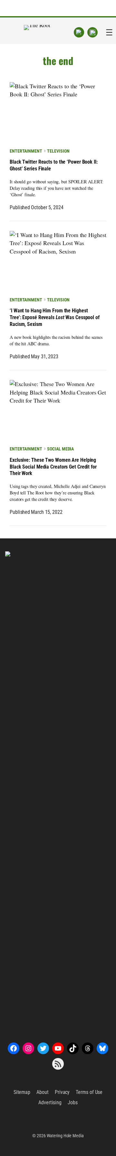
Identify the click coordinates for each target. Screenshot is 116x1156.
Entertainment (26, 151)
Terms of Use (89, 1092)
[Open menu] (109, 32)
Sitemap (22, 1092)
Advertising (50, 1102)
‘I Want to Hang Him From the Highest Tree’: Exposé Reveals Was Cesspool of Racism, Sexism (55, 317)
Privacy (62, 1092)
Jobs (73, 1102)
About (42, 1092)
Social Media (60, 448)
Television (58, 151)
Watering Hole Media (65, 1135)
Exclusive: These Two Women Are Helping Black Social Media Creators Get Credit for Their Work (53, 467)
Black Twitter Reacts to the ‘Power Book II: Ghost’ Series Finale (54, 165)
